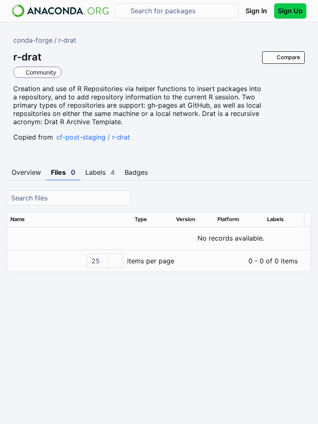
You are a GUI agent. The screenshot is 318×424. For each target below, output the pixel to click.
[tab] (26, 172)
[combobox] (182, 11)
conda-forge (33, 40)
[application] (159, 261)
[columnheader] (69, 219)
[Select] (115, 261)
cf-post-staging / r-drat (93, 137)
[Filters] (303, 198)
